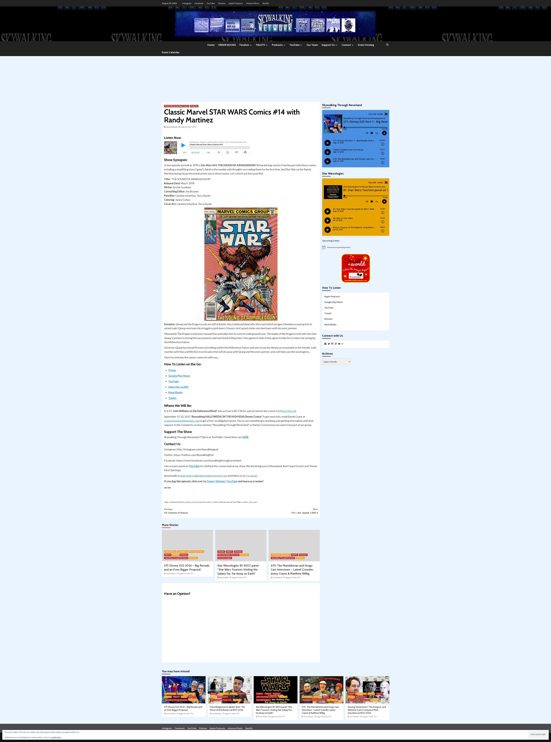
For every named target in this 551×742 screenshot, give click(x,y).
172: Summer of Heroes (176, 511)
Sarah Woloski (171, 127)
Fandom (244, 44)
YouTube (211, 3)
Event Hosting (366, 44)
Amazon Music (252, 3)
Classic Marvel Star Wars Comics (176, 106)
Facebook (199, 3)
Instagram (186, 3)
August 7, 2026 (367, 717)
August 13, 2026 (291, 578)
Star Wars (193, 558)
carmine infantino (177, 502)
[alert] (355, 247)
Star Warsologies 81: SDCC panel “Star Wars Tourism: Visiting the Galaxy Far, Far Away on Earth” (238, 569)
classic (189, 502)
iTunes (172, 370)
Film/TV (260, 44)
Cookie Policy (56, 737)
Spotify (265, 3)
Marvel (223, 502)
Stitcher (220, 481)
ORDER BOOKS (227, 44)
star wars (253, 502)
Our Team (312, 44)
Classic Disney (170, 552)
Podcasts (277, 44)
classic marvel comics (201, 502)
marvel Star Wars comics (237, 502)
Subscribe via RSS (178, 387)
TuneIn (172, 398)
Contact (346, 44)
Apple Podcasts (236, 3)
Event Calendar (171, 52)
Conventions (182, 552)
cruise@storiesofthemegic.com (181, 420)
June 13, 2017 (186, 127)
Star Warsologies (224, 558)
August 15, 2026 (230, 714)
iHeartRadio (175, 392)
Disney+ (200, 552)
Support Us (328, 44)
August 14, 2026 (237, 578)
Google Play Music (179, 375)
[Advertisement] (275, 78)
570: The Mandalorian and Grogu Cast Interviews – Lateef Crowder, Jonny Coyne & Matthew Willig (292, 569)
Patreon (221, 3)
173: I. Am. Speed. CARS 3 (304, 511)
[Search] (387, 44)
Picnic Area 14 (288, 411)
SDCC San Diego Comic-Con (228, 555)
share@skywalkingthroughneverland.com (203, 475)
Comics (215, 502)
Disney (192, 552)
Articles (213, 694)
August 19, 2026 (184, 574)
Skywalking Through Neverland (176, 558)
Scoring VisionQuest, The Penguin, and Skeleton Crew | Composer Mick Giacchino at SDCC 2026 (367, 710)
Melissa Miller (224, 578)
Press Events (223, 697)
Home (211, 44)
